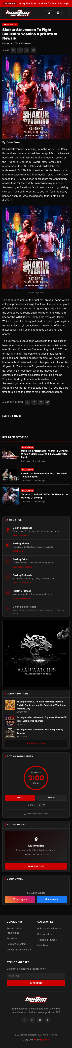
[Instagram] (32, 1020)
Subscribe (36, 983)
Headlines (42, 945)
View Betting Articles (22, 567)
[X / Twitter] (24, 1020)
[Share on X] (13, 50)
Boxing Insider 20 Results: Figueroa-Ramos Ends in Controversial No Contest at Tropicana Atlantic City (41, 705)
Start (20, 798)
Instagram (21, 899)
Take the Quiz (36, 866)
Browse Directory (21, 583)
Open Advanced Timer (37, 813)
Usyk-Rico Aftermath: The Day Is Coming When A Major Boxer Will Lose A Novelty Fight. (44, 453)
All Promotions (36, 743)
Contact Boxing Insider (19, 949)
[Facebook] (48, 1020)
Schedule (12, 938)
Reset (51, 798)
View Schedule (20, 535)
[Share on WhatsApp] (26, 50)
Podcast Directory (16, 943)
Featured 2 (10, 24)
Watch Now (18, 551)
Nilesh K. (45, 1039)
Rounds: (31, 805)
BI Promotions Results (49, 928)
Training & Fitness (47, 939)
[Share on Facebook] (20, 50)
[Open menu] (66, 13)
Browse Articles (20, 598)
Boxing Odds (44, 934)
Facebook (53, 899)
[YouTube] (40, 1020)
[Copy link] (33, 50)
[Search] (49, 13)
